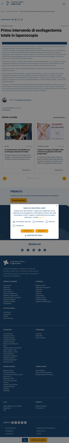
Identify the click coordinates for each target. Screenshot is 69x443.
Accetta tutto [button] (27, 231)
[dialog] (34, 221)
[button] (34, 235)
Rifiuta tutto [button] (42, 231)
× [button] (56, 206)
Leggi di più (42, 217)
